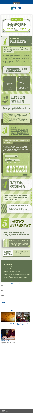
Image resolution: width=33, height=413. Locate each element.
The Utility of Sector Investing (7, 323)
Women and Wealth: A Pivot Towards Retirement (22, 324)
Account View (17, 3)
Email (2, 290)
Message (2, 295)
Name (2, 285)
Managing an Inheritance (6, 340)
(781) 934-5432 (6, 411)
